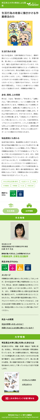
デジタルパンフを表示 (29, 380)
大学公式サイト (27, 384)
